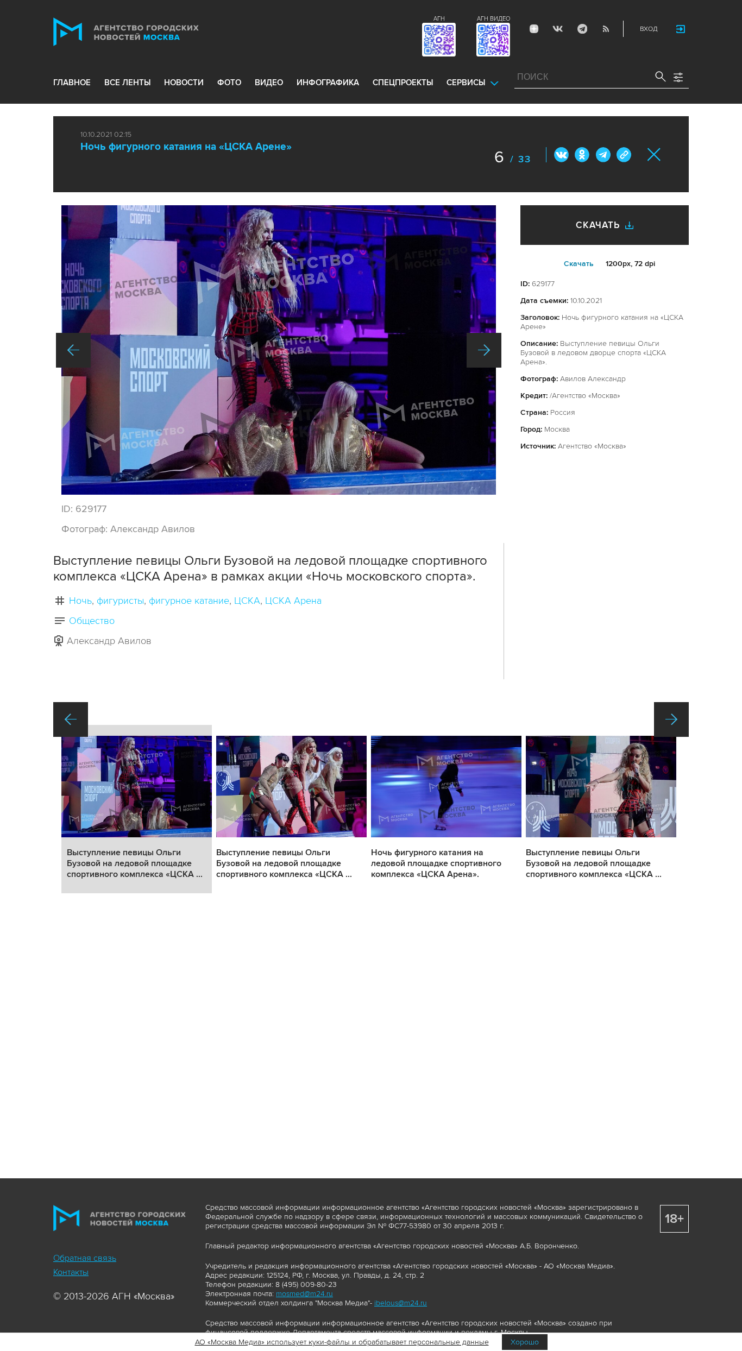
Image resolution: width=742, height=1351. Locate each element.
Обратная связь (84, 1258)
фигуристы (120, 601)
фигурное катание (189, 601)
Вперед (484, 350)
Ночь (80, 601)
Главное (72, 82)
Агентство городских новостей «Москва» (146, 31)
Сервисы (466, 82)
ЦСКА (247, 601)
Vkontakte (558, 29)
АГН (439, 18)
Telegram (582, 29)
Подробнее (136, 809)
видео (269, 82)
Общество (92, 621)
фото (229, 82)
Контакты (71, 1272)
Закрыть (654, 154)
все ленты (127, 82)
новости (184, 82)
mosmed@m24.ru (304, 1293)
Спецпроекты (403, 82)
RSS (606, 29)
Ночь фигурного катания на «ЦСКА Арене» (186, 147)
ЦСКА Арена (293, 601)
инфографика (328, 82)
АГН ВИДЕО (493, 18)
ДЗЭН (534, 29)
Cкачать (579, 263)
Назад (73, 350)
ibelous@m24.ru (400, 1303)
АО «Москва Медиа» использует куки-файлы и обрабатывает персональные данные (342, 1342)
